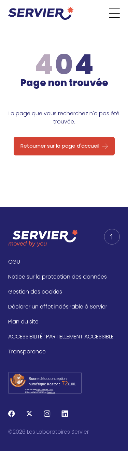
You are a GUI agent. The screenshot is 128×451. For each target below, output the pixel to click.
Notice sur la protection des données (57, 277)
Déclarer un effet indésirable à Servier (57, 307)
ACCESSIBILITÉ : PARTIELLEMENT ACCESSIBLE (61, 336)
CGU (14, 262)
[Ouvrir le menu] (118, 13)
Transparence (27, 351)
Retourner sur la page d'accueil (59, 145)
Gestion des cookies (35, 292)
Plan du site (23, 321)
